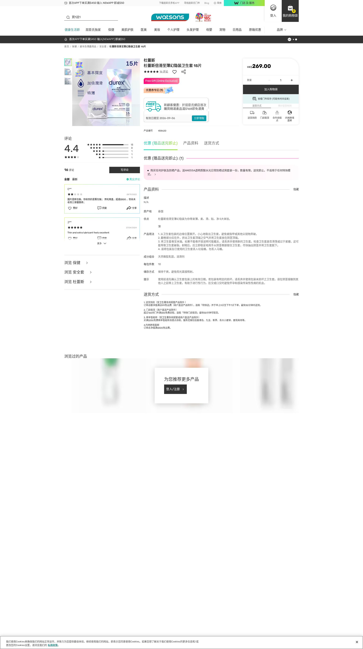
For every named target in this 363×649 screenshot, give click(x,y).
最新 (75, 179)
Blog (206, 3)
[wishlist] (174, 72)
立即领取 (199, 118)
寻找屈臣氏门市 (192, 3)
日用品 (237, 30)
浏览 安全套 (74, 272)
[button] (290, 11)
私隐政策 (53, 645)
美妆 (157, 30)
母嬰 (209, 30)
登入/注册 (173, 389)
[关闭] (357, 642)
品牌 (280, 30)
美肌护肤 (127, 30)
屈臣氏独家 (93, 30)
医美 (144, 30)
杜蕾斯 (149, 60)
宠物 (222, 30)
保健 (111, 30)
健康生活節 (72, 30)
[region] (181, 642)
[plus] (292, 80)
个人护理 (173, 30)
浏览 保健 (72, 263)
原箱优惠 (255, 30)
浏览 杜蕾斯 (74, 282)
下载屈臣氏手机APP (169, 3)
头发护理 (193, 30)
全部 (67, 179)
